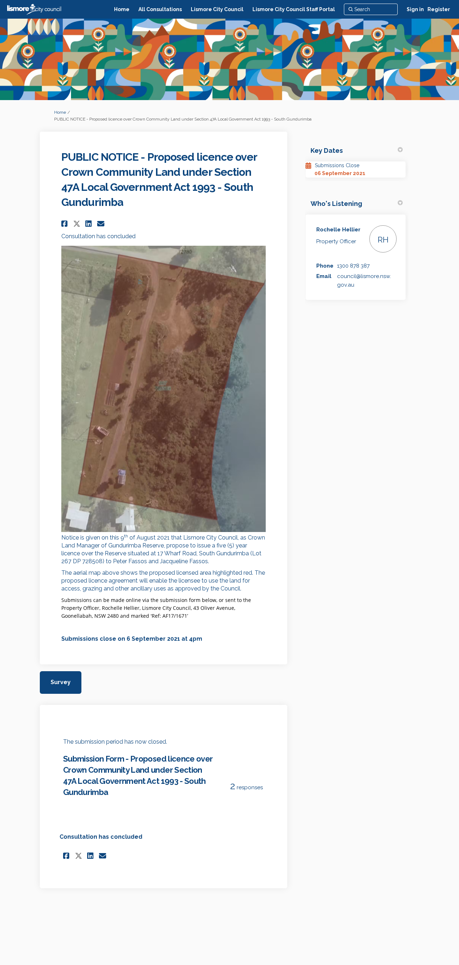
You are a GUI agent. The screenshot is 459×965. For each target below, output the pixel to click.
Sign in (415, 9)
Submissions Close (337, 165)
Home (60, 112)
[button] (65, 223)
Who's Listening (336, 203)
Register (438, 9)
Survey (61, 682)
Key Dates (327, 150)
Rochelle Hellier (338, 229)
